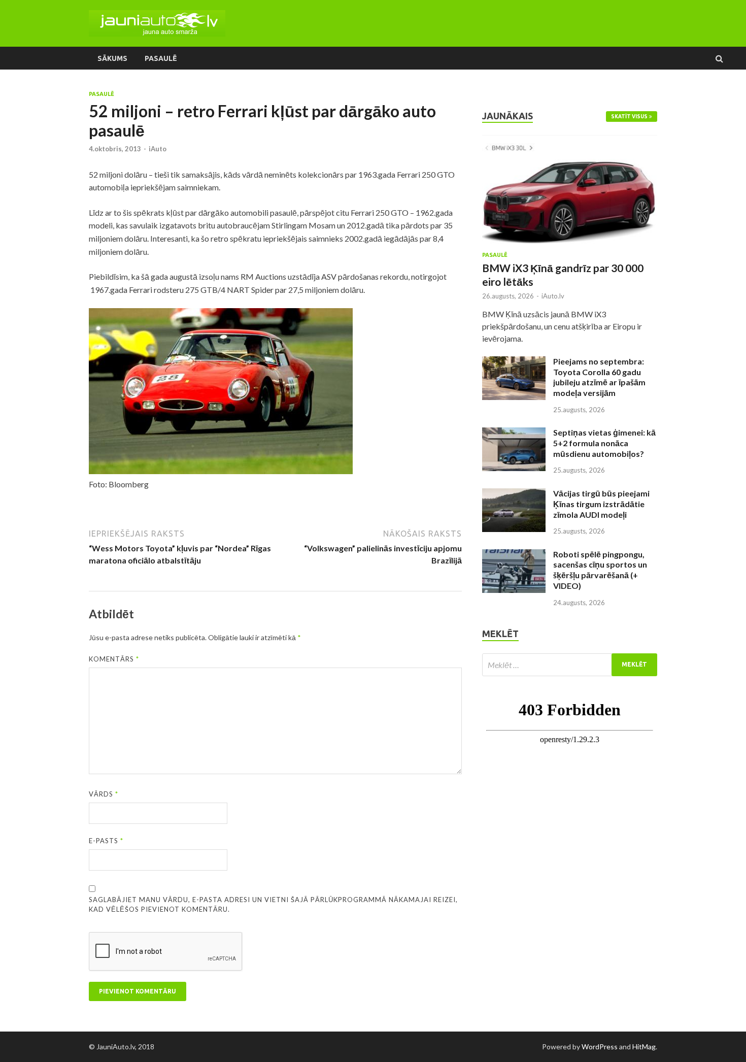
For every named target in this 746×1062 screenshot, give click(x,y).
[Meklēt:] (569, 664)
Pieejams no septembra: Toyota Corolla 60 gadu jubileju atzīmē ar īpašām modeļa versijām (599, 376)
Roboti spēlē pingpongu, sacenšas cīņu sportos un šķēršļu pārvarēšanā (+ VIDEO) (600, 569)
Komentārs (114, 659)
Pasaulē (161, 58)
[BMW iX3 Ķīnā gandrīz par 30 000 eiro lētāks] (569, 141)
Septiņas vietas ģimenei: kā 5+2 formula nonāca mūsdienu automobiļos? (604, 442)
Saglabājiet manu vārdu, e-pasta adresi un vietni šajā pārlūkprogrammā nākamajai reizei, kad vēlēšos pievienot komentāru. (273, 904)
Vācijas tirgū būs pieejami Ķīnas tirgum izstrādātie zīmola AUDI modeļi (601, 503)
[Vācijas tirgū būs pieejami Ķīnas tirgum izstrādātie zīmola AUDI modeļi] (514, 494)
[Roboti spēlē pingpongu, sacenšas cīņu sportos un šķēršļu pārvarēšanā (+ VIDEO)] (514, 555)
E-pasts (106, 841)
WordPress (600, 1046)
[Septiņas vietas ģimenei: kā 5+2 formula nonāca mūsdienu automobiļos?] (514, 433)
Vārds (103, 794)
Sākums (112, 58)
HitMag (644, 1046)
